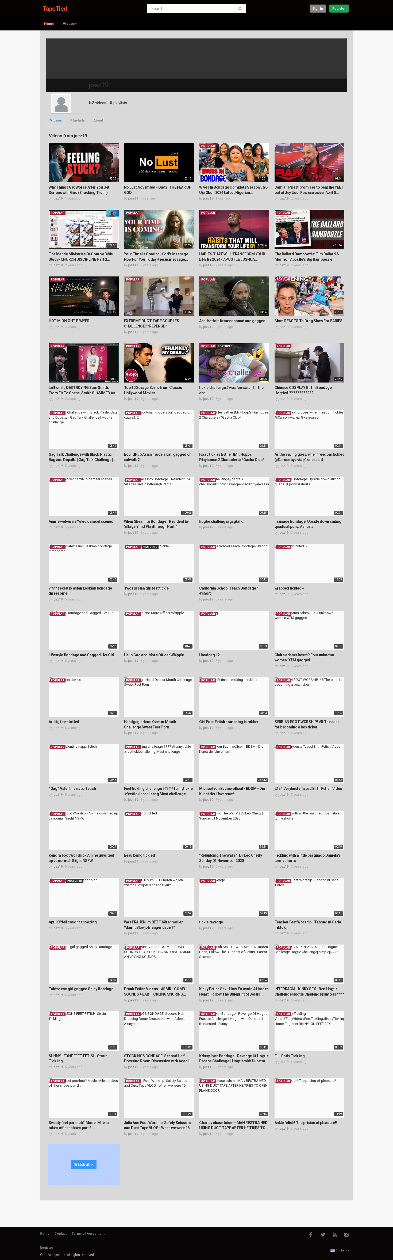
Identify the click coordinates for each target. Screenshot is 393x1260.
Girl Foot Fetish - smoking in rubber (229, 722)
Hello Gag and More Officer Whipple (154, 655)
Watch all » (83, 1164)
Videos (56, 120)
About (98, 120)
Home (49, 24)
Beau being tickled (139, 855)
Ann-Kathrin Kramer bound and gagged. (232, 321)
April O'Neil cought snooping (73, 922)
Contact (61, 1233)
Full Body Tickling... (291, 1056)
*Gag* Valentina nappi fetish (72, 788)
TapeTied (55, 8)
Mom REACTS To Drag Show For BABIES (308, 321)
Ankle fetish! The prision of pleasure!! (306, 1123)
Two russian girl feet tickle (146, 588)
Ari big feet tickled (64, 722)
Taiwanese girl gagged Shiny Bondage (81, 989)
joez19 (58, 198)
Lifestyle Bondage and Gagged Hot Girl (81, 655)
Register (339, 8)
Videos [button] (69, 24)
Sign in (318, 8)
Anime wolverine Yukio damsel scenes (81, 521)
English (341, 1250)
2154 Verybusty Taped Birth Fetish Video (308, 788)
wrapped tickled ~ (290, 588)
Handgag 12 (209, 655)
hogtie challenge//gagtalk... (222, 521)
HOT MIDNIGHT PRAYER (69, 321)
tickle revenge (211, 922)
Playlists (77, 120)
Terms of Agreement (88, 1233)
